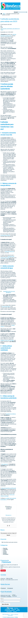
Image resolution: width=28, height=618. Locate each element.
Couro (4, 550)
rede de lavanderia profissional (8, 488)
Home (7, 608)
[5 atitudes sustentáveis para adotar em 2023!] (10, 29)
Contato (15, 611)
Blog (4, 13)
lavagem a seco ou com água (7, 340)
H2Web (16, 617)
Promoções (7, 609)
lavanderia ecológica (11, 413)
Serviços (16, 608)
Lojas (12, 608)
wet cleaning (4, 464)
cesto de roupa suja (9, 251)
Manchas (5, 548)
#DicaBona (5, 554)
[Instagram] (7, 525)
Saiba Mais (3, 570)
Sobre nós (13, 609)
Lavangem (5, 549)
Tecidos (5, 551)
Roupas (5, 553)
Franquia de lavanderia (10, 610)
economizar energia (5, 235)
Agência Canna (10, 617)
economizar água (6, 306)
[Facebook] (9, 525)
